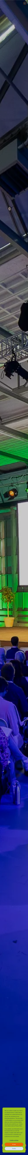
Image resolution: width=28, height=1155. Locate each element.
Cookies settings (14, 1140)
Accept (14, 1144)
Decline (14, 1148)
